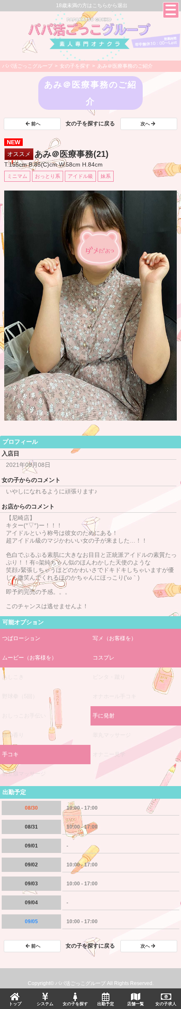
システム (45, 1003)
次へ (145, 123)
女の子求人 (165, 1003)
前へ (35, 123)
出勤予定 (105, 1003)
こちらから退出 (110, 5)
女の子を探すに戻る (90, 123)
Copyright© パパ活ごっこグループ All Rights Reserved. (91, 983)
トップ (15, 1003)
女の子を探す (75, 1003)
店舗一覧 (135, 1003)
